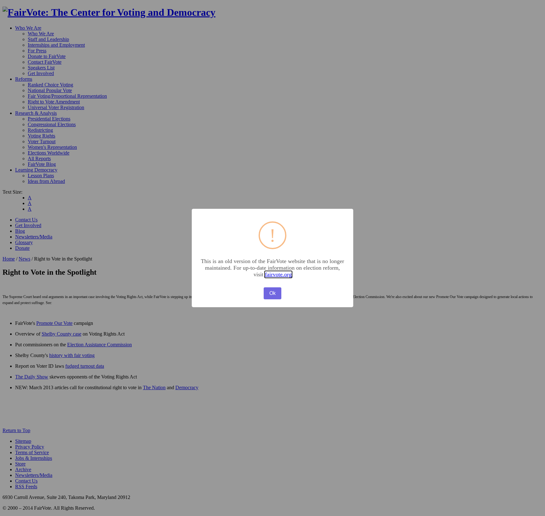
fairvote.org (278, 274)
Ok (272, 293)
